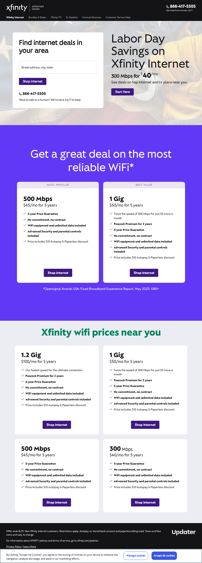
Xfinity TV (56, 17)
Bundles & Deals (37, 17)
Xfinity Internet (15, 17)
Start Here (122, 92)
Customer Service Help (118, 17)
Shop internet (32, 81)
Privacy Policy (14, 546)
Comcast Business (91, 17)
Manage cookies (135, 555)
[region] (101, 556)
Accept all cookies (164, 555)
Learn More (29, 546)
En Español (72, 17)
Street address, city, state (37, 67)
